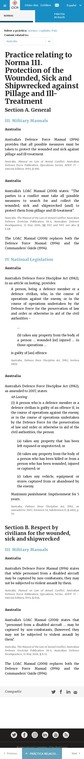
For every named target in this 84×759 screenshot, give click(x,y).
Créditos (45, 5)
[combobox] (6, 41)
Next (74, 753)
